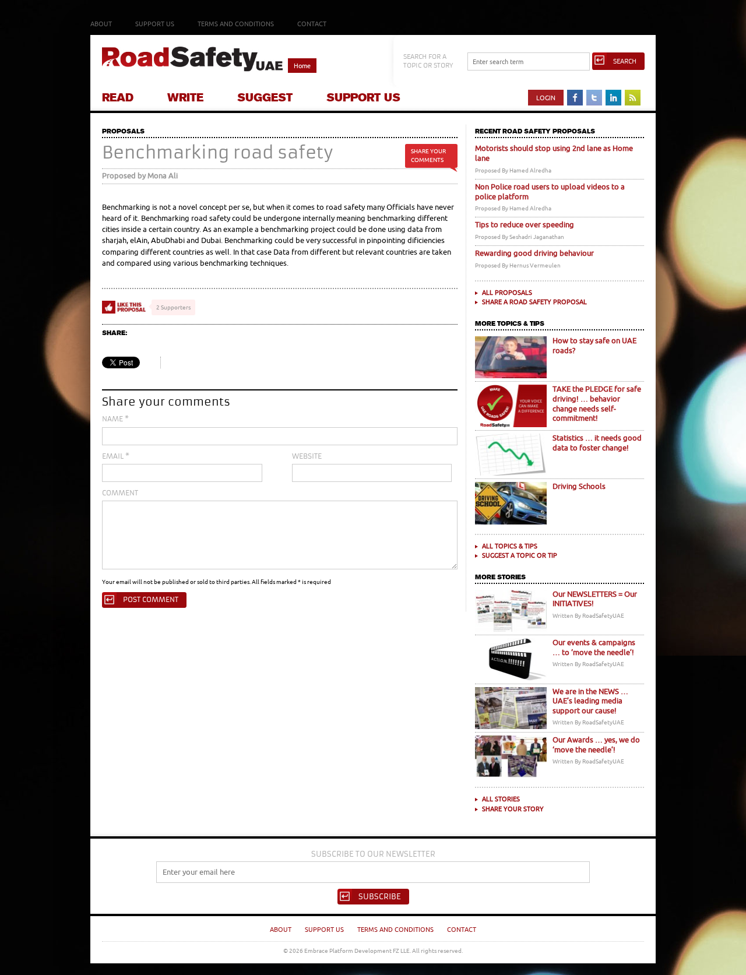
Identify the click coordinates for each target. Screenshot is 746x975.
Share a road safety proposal (534, 301)
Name (115, 419)
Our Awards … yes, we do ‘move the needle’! (596, 744)
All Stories (501, 798)
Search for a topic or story (428, 60)
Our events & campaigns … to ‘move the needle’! (594, 647)
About (101, 23)
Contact (311, 23)
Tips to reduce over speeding (524, 224)
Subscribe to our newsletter (373, 854)
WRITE (185, 97)
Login (545, 97)
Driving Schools (579, 486)
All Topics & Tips (509, 546)
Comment (120, 493)
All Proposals (507, 292)
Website (307, 456)
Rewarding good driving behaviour (534, 253)
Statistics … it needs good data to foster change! (597, 443)
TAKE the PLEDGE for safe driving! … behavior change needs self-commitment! (597, 404)
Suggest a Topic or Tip (519, 555)
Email (115, 456)
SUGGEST (265, 97)
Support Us (154, 23)
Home (302, 65)
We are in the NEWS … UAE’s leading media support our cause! (590, 701)
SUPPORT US (363, 97)
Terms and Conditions (236, 23)
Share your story (513, 808)
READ (117, 97)
